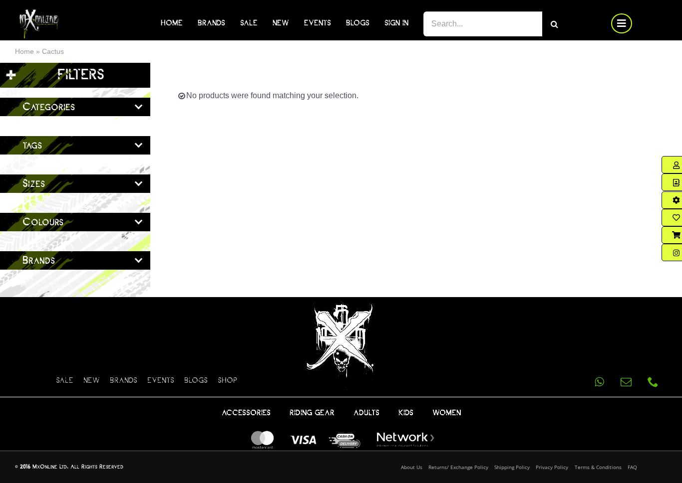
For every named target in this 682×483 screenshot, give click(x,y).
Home (24, 51)
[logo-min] (39, 12)
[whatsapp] (599, 381)
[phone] (653, 381)
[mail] (626, 381)
